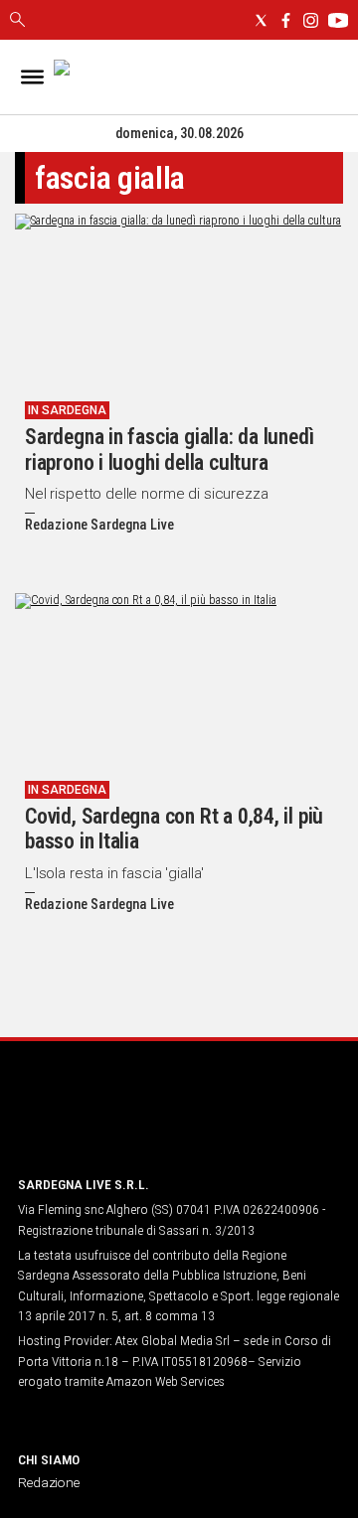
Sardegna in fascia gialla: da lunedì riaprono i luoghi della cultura (169, 449)
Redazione (49, 1482)
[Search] (17, 21)
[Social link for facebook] (285, 20)
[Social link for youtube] (338, 20)
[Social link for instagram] (310, 20)
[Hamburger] (32, 77)
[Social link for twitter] (261, 20)
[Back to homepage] (122, 1122)
